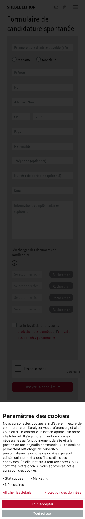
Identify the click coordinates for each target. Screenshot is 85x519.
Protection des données (62, 492)
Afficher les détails (17, 492)
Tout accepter (42, 504)
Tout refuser (42, 513)
